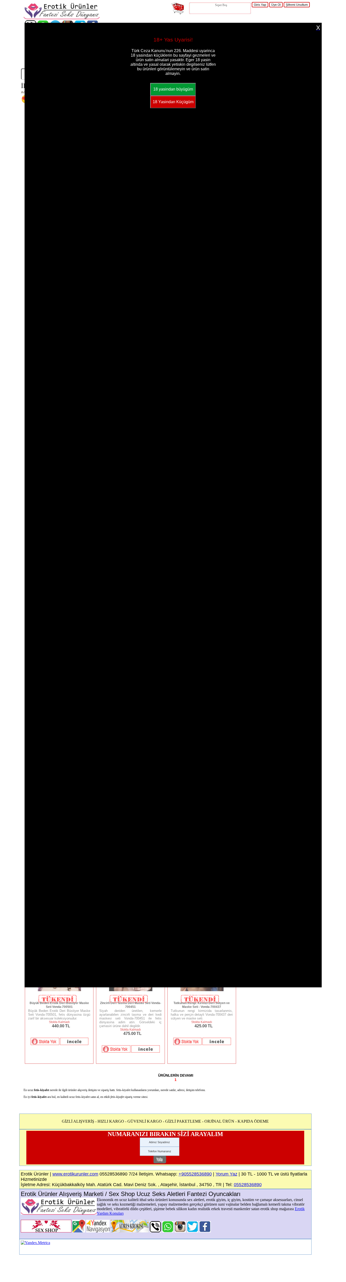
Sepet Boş (221, 5)
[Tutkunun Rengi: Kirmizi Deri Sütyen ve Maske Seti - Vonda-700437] (201, 990)
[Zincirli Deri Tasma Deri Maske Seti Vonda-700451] (130, 990)
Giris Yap (260, 5)
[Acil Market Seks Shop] (192, 1231)
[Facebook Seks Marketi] (205, 1231)
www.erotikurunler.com (75, 1174)
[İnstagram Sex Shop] (180, 1231)
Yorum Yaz (226, 1174)
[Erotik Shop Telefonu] (155, 1231)
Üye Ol (276, 5)
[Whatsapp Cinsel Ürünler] (168, 1231)
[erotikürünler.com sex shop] (62, 18)
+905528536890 (195, 1174)
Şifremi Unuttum (297, 5)
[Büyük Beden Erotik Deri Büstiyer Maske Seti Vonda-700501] (59, 990)
